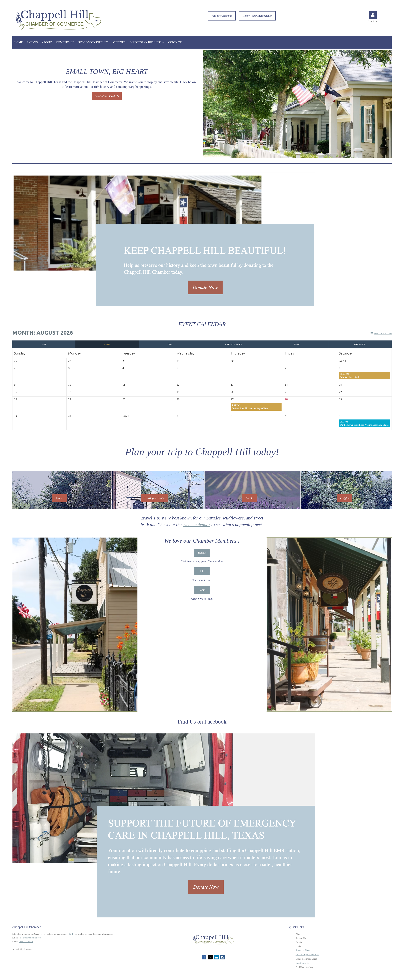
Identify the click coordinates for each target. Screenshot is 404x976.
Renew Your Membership (257, 15)
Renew (202, 552)
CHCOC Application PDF (307, 954)
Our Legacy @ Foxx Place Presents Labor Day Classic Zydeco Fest (370, 425)
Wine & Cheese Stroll (349, 377)
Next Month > (360, 344)
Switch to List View (383, 333)
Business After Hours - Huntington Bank (250, 408)
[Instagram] (222, 957)
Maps (59, 498)
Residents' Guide (303, 950)
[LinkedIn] (216, 957)
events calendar (196, 524)
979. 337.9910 (26, 941)
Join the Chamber (222, 15)
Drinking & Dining (154, 498)
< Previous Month (233, 344)
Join (202, 571)
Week (44, 344)
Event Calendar (302, 963)
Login (202, 589)
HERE (71, 934)
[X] (210, 957)
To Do (249, 498)
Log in (373, 15)
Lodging (345, 498)
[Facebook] (204, 957)
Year (170, 344)
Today (297, 344)
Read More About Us (107, 95)
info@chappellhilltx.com (30, 938)
